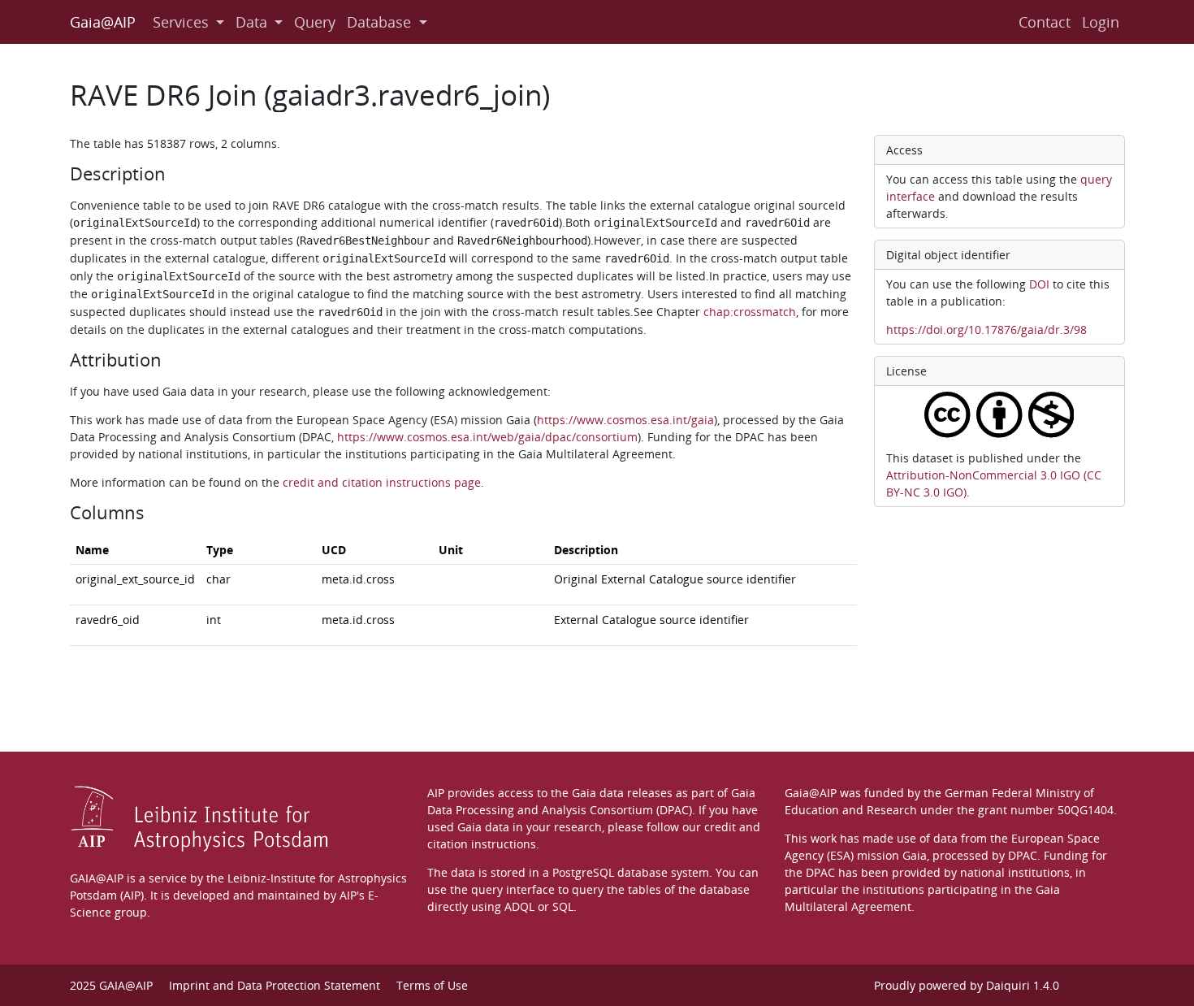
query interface (513, 889)
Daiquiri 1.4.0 (1022, 985)
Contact (1045, 22)
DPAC (1022, 855)
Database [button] (379, 22)
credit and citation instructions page (382, 482)
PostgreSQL (583, 872)
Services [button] (181, 22)
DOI (1039, 284)
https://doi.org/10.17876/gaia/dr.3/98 (986, 329)
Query (314, 22)
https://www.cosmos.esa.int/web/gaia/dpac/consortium (487, 436)
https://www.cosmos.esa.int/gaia (625, 419)
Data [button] (251, 22)
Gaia (914, 855)
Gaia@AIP (103, 22)
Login (1100, 22)
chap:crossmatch (749, 311)
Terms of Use (432, 985)
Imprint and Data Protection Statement (274, 985)
